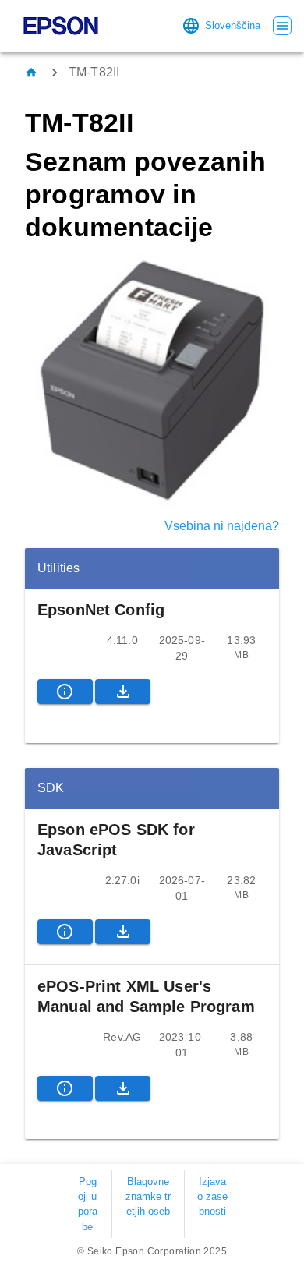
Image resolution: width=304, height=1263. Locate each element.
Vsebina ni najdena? (221, 525)
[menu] (282, 25)
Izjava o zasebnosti (212, 1196)
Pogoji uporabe (87, 1204)
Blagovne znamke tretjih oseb (148, 1196)
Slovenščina (232, 25)
